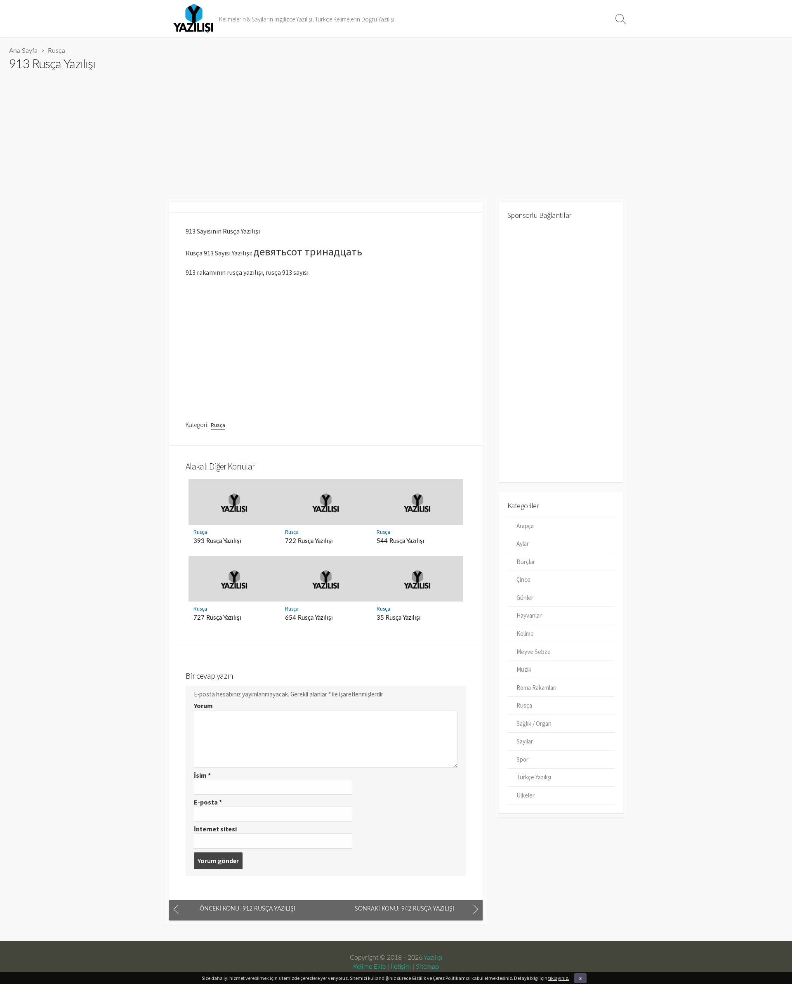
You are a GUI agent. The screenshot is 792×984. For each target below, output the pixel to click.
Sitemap (427, 966)
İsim (202, 775)
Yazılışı (433, 957)
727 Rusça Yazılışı (217, 618)
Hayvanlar (529, 615)
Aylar (522, 543)
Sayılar (524, 741)
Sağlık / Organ (534, 723)
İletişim (401, 966)
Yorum (203, 705)
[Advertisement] (256, 131)
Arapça (525, 526)
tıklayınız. (558, 978)
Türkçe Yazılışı (533, 777)
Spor (522, 759)
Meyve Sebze (533, 652)
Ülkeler (525, 795)
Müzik (523, 669)
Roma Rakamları (536, 687)
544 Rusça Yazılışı (400, 541)
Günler (524, 598)
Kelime (525, 633)
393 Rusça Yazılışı (217, 541)
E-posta (208, 802)
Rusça (56, 50)
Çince (523, 579)
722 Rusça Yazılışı (309, 541)
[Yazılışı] (193, 18)
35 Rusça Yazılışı (399, 618)
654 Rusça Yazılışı (309, 618)
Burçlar (525, 562)
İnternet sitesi (215, 829)
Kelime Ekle (369, 966)
